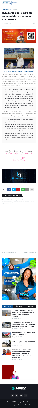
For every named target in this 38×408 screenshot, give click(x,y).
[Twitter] (14, 189)
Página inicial (6, 9)
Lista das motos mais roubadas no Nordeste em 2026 (23, 342)
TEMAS (30, 306)
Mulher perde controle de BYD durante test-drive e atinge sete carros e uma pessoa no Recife (23, 324)
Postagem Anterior (9, 252)
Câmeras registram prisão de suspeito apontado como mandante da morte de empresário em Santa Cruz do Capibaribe (22, 353)
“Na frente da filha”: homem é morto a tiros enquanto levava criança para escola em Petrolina (23, 313)
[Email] (27, 189)
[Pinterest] (18, 189)
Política (14, 9)
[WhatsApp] (23, 189)
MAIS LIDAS (7, 306)
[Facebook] (9, 189)
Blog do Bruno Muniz (24, 402)
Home (9, 405)
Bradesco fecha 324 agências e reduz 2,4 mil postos (23, 333)
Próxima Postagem (28, 252)
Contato (28, 405)
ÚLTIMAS (19, 306)
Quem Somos (18, 405)
